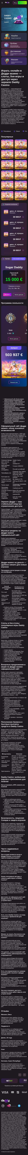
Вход (15, 2)
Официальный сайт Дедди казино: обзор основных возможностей (14, 399)
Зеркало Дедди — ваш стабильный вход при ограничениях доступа (14, 402)
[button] (2, 19)
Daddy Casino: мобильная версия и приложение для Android (14, 419)
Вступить (7, 294)
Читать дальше (19, 294)
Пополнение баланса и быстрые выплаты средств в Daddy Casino (14, 416)
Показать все (14, 382)
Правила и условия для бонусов (14, 1085)
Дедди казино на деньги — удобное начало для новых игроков (14, 408)
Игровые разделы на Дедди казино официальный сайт (14, 405)
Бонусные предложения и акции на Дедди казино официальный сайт (14, 413)
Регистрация (22, 2)
